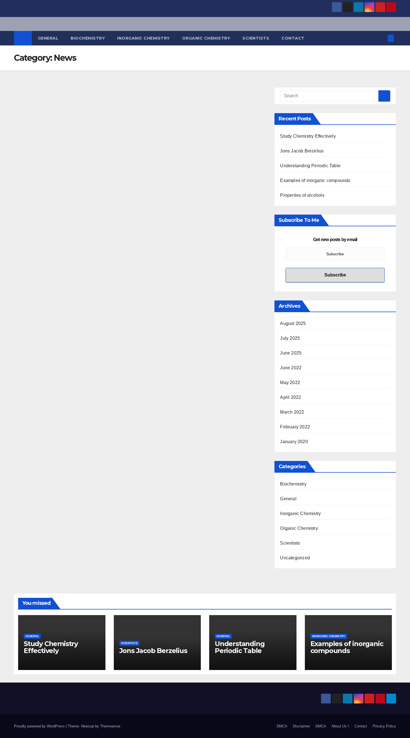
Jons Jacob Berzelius (302, 151)
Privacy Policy (384, 726)
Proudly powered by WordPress (40, 726)
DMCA (282, 726)
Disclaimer (301, 726)
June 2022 (291, 367)
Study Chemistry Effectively (308, 136)
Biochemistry (88, 38)
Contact (293, 38)
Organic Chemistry (206, 38)
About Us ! (340, 726)
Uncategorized (295, 557)
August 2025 (293, 323)
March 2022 (292, 412)
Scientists (255, 38)
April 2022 (290, 397)
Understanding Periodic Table (310, 165)
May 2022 (290, 382)
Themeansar (110, 726)
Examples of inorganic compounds (315, 180)
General (48, 38)
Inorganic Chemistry (143, 38)
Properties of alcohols (302, 195)
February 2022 (295, 426)
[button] (381, 38)
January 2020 (294, 441)
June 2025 (291, 353)
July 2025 (290, 338)
